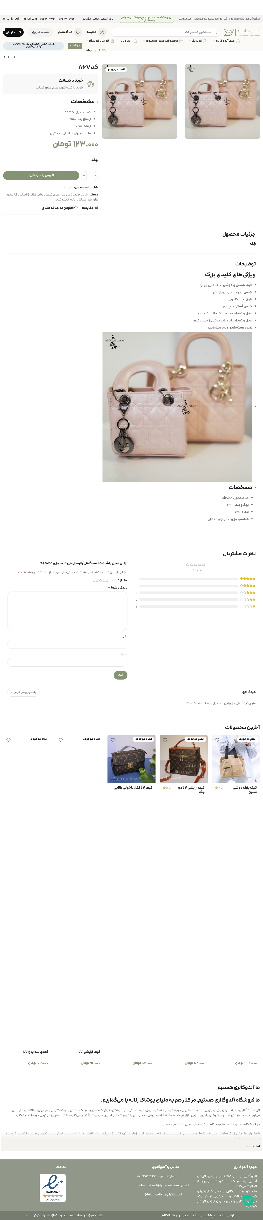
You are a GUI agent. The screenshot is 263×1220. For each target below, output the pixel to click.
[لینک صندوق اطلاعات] (98, 19)
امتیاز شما (120, 580)
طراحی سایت (226, 1215)
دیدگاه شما (117, 587)
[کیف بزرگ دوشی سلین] (236, 759)
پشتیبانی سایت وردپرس (196, 1215)
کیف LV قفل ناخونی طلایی (133, 788)
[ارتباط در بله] (248, 1202)
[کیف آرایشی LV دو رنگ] (184, 759)
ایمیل (123, 654)
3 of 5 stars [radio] (100, 580)
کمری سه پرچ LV (35, 1052)
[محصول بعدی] (4, 57)
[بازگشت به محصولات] (9, 57)
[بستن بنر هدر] (5, 7)
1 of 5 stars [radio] (107, 580)
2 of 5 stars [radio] (104, 580)
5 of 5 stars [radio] (94, 580)
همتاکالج (168, 1215)
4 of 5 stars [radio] (97, 580)
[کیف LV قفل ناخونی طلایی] (131, 759)
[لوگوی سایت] (242, 32)
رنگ (95, 160)
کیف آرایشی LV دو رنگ (191, 790)
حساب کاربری (40, 32)
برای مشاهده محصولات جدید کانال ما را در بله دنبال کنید (146, 19)
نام (125, 636)
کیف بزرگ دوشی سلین (245, 790)
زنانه (73, 200)
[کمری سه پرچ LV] (27, 891)
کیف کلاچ (62, 200)
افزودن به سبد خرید (41, 175)
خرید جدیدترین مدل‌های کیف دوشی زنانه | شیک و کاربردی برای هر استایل (52, 197)
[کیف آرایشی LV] (79, 891)
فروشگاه (75, 46)
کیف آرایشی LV (89, 1052)
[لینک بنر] (131, 7)
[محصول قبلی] (14, 57)
